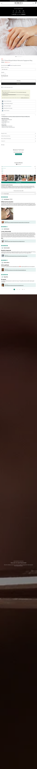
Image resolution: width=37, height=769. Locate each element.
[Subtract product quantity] (2, 74)
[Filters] (2, 194)
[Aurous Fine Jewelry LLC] (18, 3)
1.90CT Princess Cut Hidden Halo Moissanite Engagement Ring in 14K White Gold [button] (17, 222)
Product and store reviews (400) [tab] (18, 190)
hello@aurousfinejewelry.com (25, 97)
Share (3, 144)
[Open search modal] (33, 3)
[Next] (31, 1)
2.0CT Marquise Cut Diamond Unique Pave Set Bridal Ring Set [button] (14, 285)
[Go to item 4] (24, 178)
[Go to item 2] (11, 178)
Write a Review (18, 154)
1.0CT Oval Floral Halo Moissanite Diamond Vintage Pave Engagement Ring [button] (16, 256)
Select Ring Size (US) (4, 75)
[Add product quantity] (5, 74)
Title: (5, 67)
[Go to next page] (24, 289)
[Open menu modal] (2, 3)
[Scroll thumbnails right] (34, 178)
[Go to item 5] (30, 178)
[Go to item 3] (17, 178)
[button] (18, 166)
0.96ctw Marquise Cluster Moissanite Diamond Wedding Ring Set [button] (15, 241)
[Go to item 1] (5, 178)
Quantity (2, 72)
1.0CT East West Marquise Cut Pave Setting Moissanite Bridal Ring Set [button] (15, 270)
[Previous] (6, 1)
